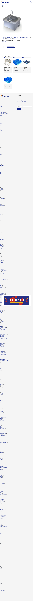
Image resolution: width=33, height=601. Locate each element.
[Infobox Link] (16, 300)
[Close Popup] (30, 295)
